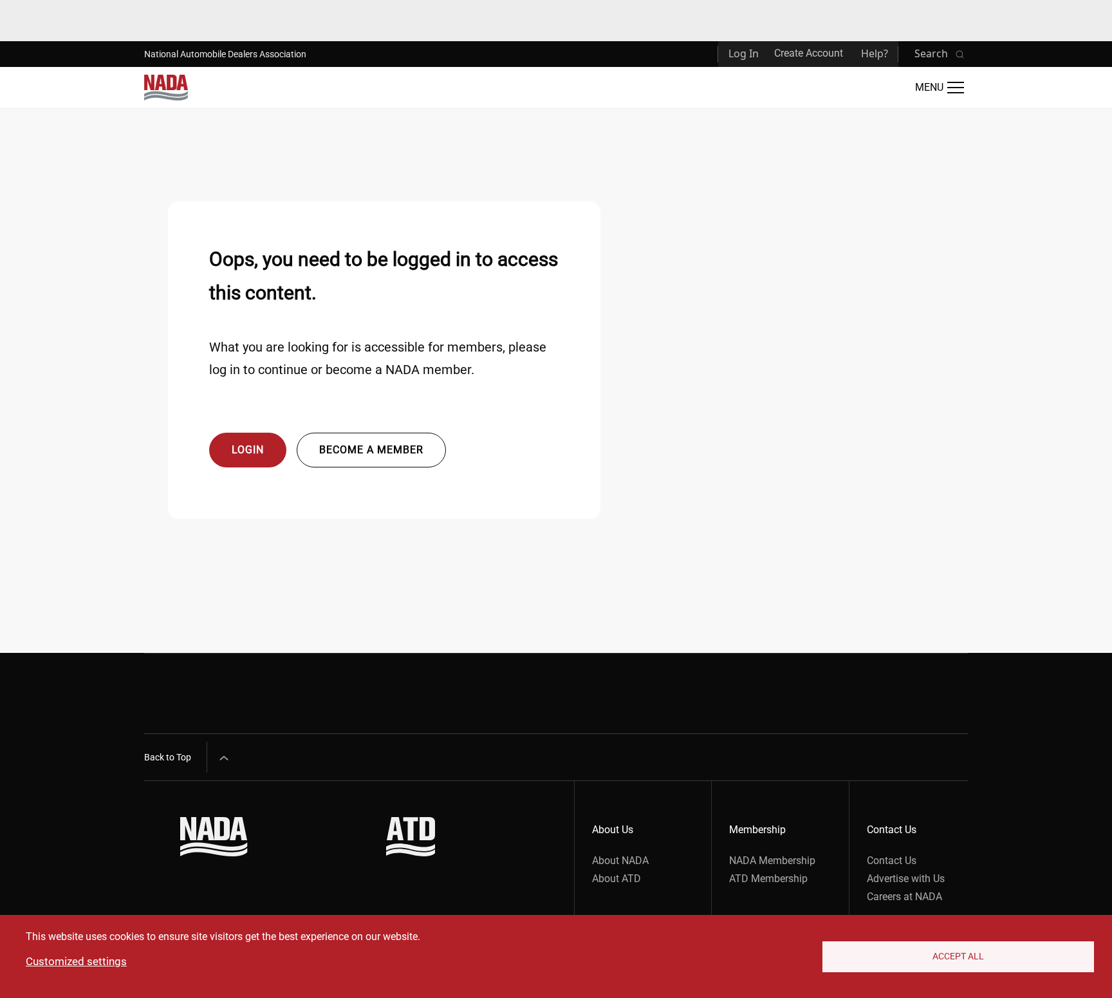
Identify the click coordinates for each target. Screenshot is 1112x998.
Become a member (371, 450)
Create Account (808, 53)
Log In (743, 53)
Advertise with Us (906, 878)
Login (248, 450)
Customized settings (76, 961)
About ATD (616, 878)
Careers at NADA (904, 896)
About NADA (620, 860)
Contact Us (891, 860)
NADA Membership (772, 860)
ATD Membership (768, 878)
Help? (874, 53)
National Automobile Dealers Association (225, 54)
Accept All (958, 956)
